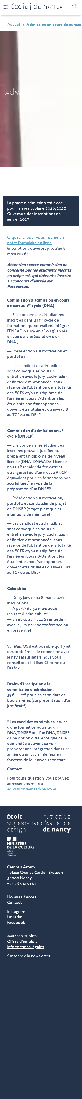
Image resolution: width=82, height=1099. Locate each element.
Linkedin (14, 917)
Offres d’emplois (22, 941)
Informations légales (25, 946)
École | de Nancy (37, 7)
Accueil (14, 24)
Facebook (16, 922)
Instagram (16, 911)
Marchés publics (22, 935)
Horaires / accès (21, 897)
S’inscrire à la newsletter (28, 955)
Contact (14, 902)
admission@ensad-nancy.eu (32, 789)
